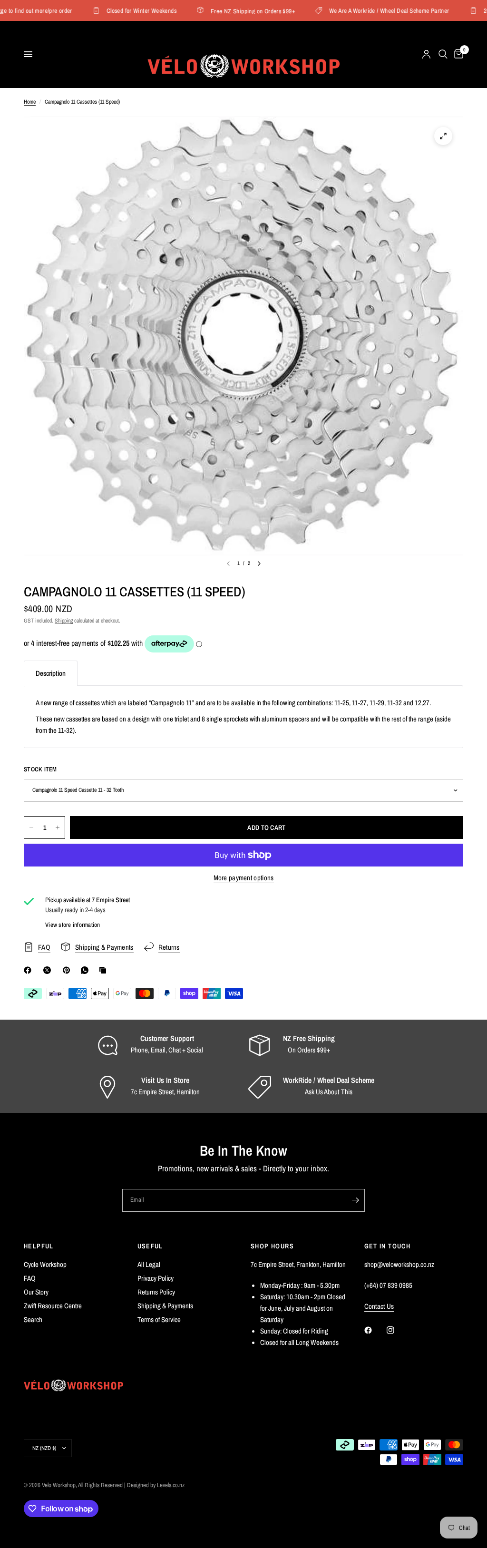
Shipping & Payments (165, 1306)
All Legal (148, 1264)
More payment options (244, 878)
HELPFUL (39, 1246)
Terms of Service (159, 1319)
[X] (49, 970)
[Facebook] (29, 970)
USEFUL (150, 1246)
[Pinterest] (68, 970)
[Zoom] (443, 136)
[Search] (443, 54)
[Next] (259, 563)
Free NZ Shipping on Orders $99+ (240, 10)
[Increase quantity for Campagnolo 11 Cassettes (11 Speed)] (57, 827)
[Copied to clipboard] (104, 970)
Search (33, 1319)
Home (30, 102)
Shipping (64, 620)
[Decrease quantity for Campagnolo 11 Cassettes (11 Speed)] (31, 827)
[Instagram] (397, 1330)
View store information (72, 925)
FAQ (30, 1278)
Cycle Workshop (45, 1264)
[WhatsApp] (86, 970)
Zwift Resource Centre (53, 1306)
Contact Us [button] (379, 1306)
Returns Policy (156, 1292)
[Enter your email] (355, 1200)
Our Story (36, 1292)
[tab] (51, 673)
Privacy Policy (155, 1278)
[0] (457, 54)
